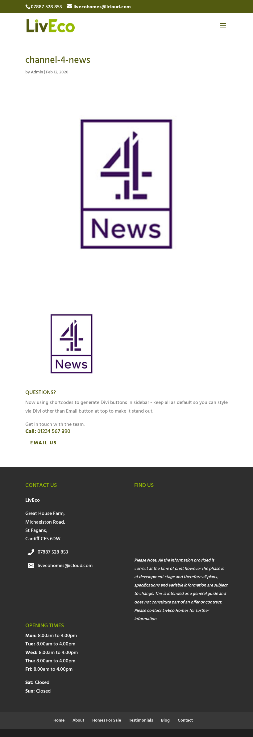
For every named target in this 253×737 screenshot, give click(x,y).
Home (58, 720)
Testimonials (141, 720)
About (78, 720)
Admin (37, 72)
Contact (185, 720)
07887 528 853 (53, 552)
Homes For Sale (106, 720)
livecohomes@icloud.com (65, 566)
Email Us (43, 443)
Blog (165, 720)
